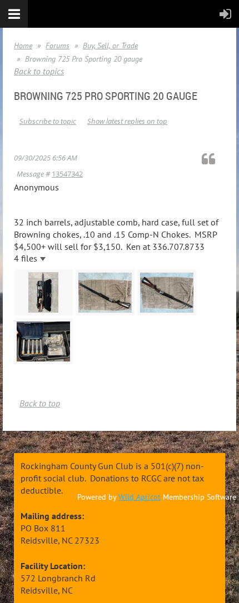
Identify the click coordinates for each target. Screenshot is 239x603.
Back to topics (39, 71)
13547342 (67, 174)
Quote (213, 158)
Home (23, 46)
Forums (57, 46)
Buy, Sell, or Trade (110, 46)
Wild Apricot (139, 497)
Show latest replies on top (127, 121)
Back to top (39, 403)
